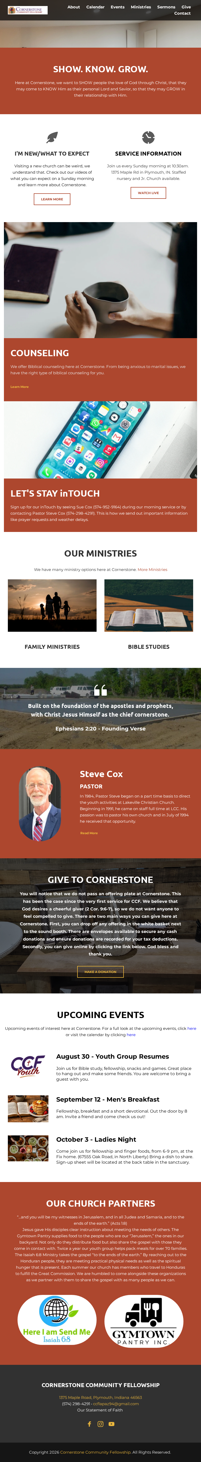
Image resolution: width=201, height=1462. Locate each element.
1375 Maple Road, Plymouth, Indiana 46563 (100, 1397)
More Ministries (152, 569)
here (192, 1028)
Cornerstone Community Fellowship (95, 1452)
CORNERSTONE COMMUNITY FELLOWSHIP (101, 1384)
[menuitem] (74, 7)
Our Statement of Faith (100, 1410)
